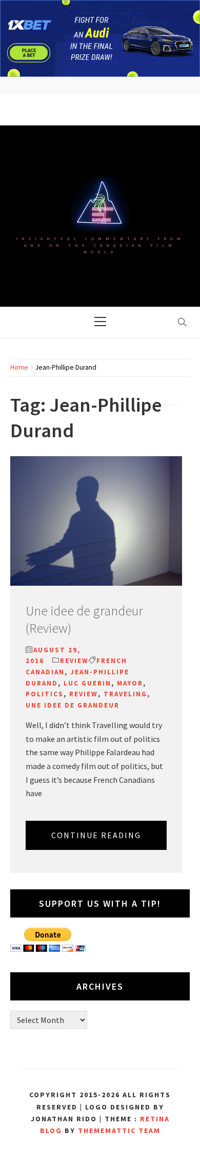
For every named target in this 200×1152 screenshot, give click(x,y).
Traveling (125, 694)
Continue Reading (96, 835)
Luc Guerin (87, 683)
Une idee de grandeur (72, 705)
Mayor (130, 683)
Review (74, 660)
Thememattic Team (119, 1130)
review (83, 694)
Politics (45, 694)
